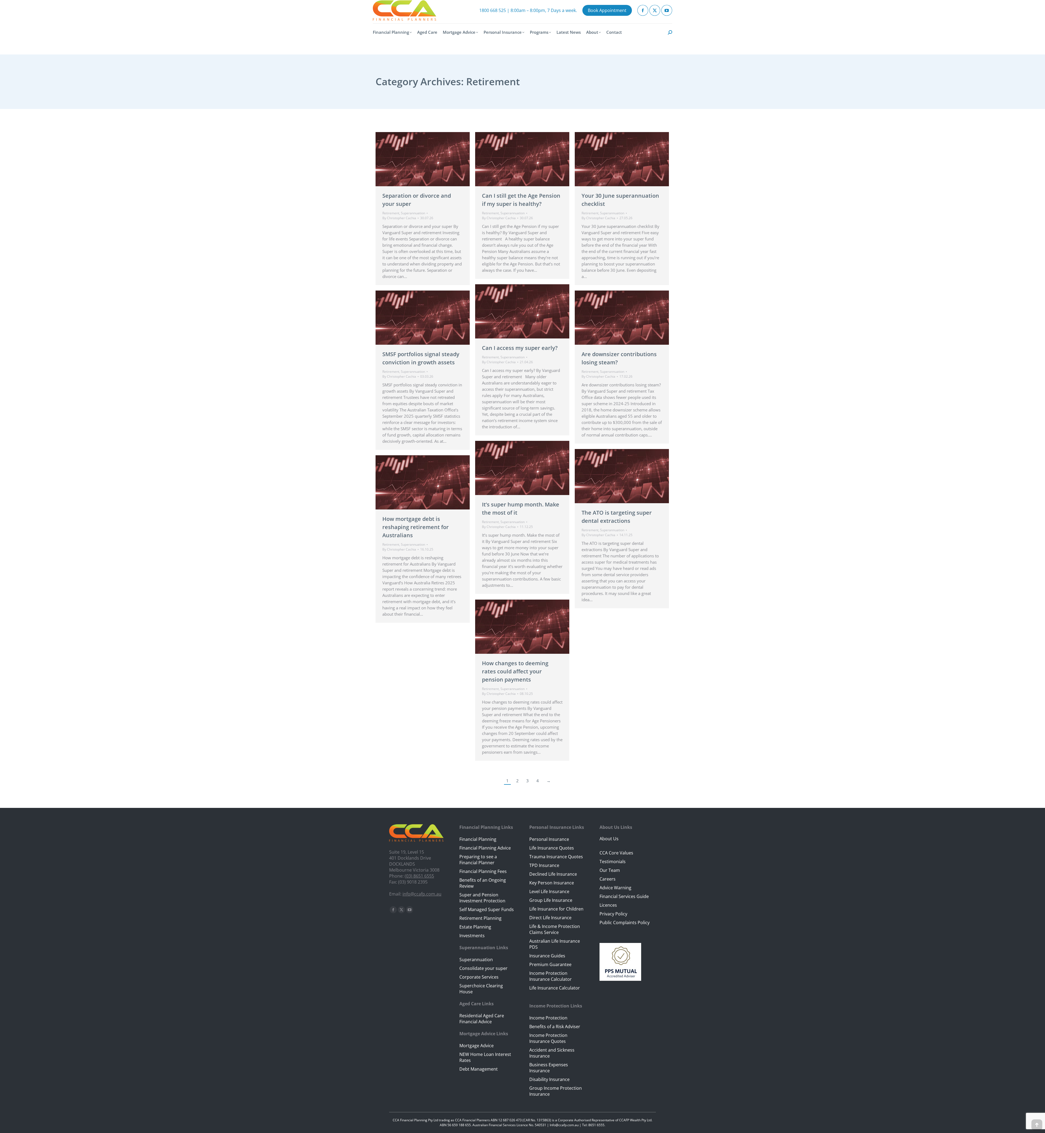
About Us (609, 839)
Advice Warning (615, 888)
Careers (608, 879)
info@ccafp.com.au (421, 894)
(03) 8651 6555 (419, 876)
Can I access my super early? (520, 348)
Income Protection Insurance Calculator (550, 976)
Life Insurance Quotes (551, 848)
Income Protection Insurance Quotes (548, 1038)
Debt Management (478, 1069)
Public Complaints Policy (625, 923)
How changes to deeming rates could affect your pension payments (515, 671)
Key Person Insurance (551, 883)
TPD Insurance (544, 865)
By (399, 218)
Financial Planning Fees (483, 871)
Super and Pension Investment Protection (482, 898)
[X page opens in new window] (654, 10)
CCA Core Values (616, 853)
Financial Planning (477, 839)
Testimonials (613, 862)
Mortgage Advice (476, 1046)
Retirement (390, 213)
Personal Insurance (549, 839)
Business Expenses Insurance (548, 1068)
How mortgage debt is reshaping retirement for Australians (415, 527)
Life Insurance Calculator (554, 988)
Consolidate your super (483, 968)
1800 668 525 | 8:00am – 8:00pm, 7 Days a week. (528, 10)
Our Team (610, 870)
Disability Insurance (549, 1079)
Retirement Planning (480, 918)
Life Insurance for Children (556, 909)
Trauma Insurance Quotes (556, 857)
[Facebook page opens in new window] (642, 10)
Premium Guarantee (550, 964)
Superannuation (413, 213)
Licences (608, 905)
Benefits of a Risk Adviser (554, 1027)
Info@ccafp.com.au (564, 1125)
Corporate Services (479, 977)
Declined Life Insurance (553, 874)
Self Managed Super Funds (486, 909)
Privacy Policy (613, 914)
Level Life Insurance (549, 891)
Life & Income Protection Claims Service (554, 929)
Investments (472, 936)
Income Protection (548, 1018)
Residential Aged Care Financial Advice (481, 1019)
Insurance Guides (547, 956)
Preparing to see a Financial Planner (478, 860)
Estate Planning (475, 927)
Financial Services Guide (624, 896)
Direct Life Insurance (550, 918)
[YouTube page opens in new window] (666, 10)
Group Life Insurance (550, 900)
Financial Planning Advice (485, 848)
